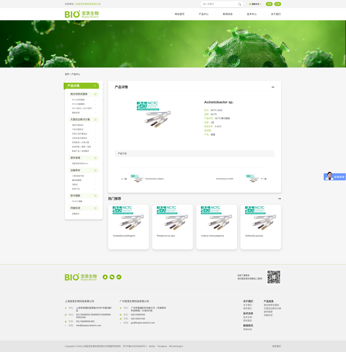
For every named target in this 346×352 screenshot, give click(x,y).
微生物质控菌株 (271, 305)
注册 (278, 4)
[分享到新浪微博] (119, 277)
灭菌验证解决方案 (272, 308)
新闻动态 (247, 329)
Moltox (152, 346)
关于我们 (247, 305)
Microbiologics (176, 346)
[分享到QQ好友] (105, 277)
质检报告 (247, 320)
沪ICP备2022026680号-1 (135, 346)
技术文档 (247, 317)
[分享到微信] (112, 277)
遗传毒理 (268, 312)
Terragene (162, 346)
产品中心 (75, 74)
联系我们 (247, 308)
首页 (67, 74)
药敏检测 (268, 315)
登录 (269, 4)
